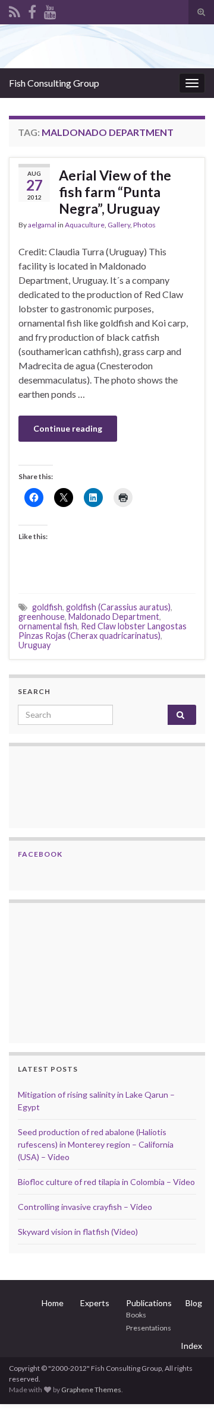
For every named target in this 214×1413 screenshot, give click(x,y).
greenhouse (41, 617)
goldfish (47, 607)
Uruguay (34, 645)
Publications (149, 1303)
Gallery (119, 224)
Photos (144, 224)
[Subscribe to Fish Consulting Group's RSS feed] (14, 9)
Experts (94, 1303)
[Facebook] (32, 9)
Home (53, 1303)
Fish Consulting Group (54, 82)
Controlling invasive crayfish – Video (85, 1207)
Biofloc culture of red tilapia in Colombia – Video (106, 1182)
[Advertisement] (77, 971)
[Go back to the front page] (107, 46)
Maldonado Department (113, 617)
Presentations (148, 1327)
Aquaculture (85, 224)
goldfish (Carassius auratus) (118, 607)
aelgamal (42, 224)
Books (136, 1314)
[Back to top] (187, 1386)
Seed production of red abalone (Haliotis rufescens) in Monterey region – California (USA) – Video (96, 1144)
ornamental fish (47, 626)
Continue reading (67, 428)
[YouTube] (50, 9)
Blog (193, 1303)
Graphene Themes (91, 1389)
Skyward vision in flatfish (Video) (78, 1232)
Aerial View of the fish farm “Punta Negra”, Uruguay (115, 192)
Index (191, 1346)
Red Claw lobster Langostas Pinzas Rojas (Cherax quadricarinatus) (102, 631)
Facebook (40, 854)
